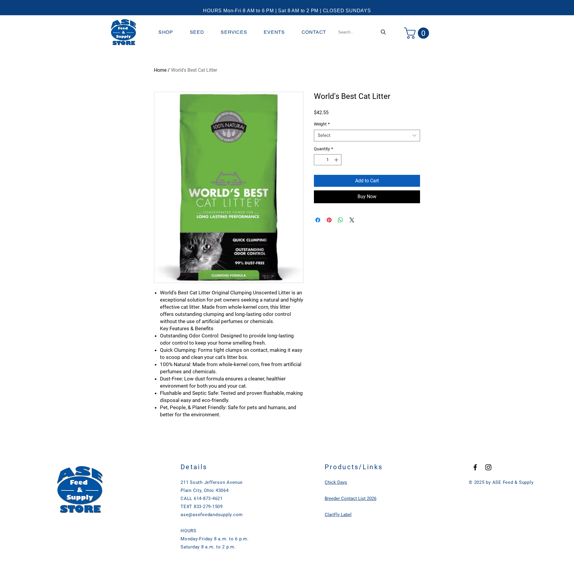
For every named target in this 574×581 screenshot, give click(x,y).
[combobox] (363, 32)
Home (160, 70)
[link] (418, 33)
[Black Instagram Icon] (488, 467)
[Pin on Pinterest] (329, 220)
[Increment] (337, 160)
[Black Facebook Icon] (475, 467)
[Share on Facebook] (317, 220)
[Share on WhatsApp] (340, 220)
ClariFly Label (338, 514)
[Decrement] (318, 160)
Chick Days (336, 482)
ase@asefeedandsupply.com (212, 514)
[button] (165, 32)
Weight (322, 124)
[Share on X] (351, 220)
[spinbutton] (327, 160)
